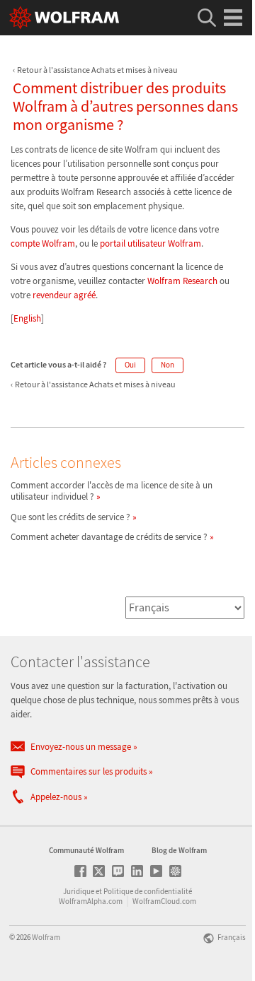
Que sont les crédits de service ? (70, 517)
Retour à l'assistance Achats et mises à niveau (97, 69)
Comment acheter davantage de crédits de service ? (109, 537)
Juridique (78, 891)
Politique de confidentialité (147, 891)
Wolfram (46, 937)
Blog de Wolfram (179, 850)
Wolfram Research (182, 281)
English (27, 318)
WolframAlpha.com (91, 901)
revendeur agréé (64, 295)
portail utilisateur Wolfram (150, 243)
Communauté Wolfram (86, 850)
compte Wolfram (43, 243)
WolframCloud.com (164, 901)
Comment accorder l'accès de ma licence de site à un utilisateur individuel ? (111, 491)
